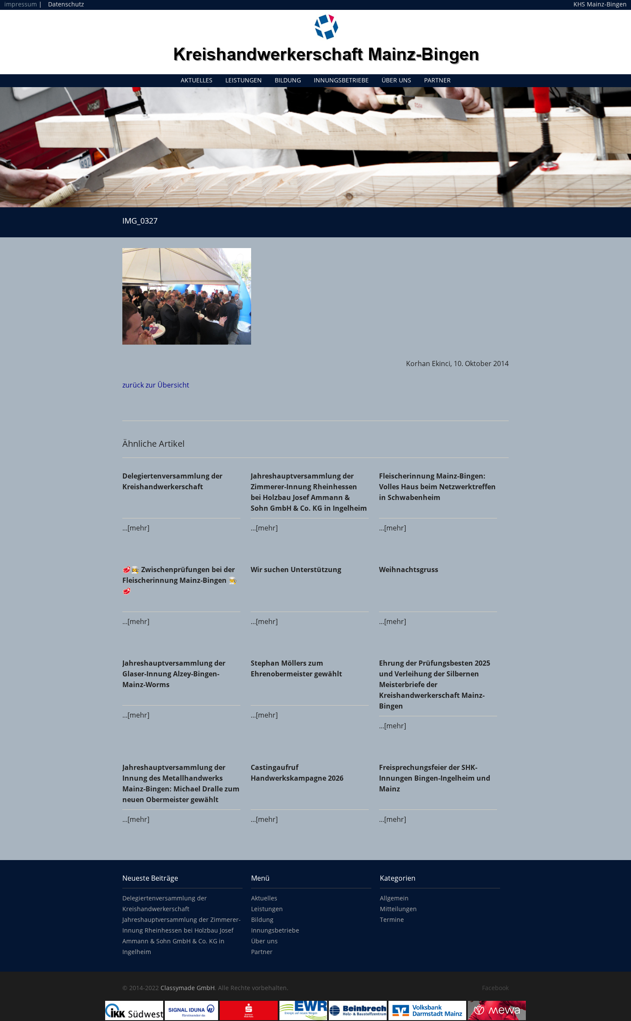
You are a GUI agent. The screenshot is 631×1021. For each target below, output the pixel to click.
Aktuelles (196, 80)
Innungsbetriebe (341, 80)
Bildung (288, 80)
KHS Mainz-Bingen (600, 4)
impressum (20, 4)
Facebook (495, 988)
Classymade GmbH (188, 988)
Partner (437, 80)
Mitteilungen (398, 909)
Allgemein (394, 898)
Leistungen (243, 80)
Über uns (396, 80)
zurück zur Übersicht (155, 385)
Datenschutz (66, 4)
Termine (392, 919)
